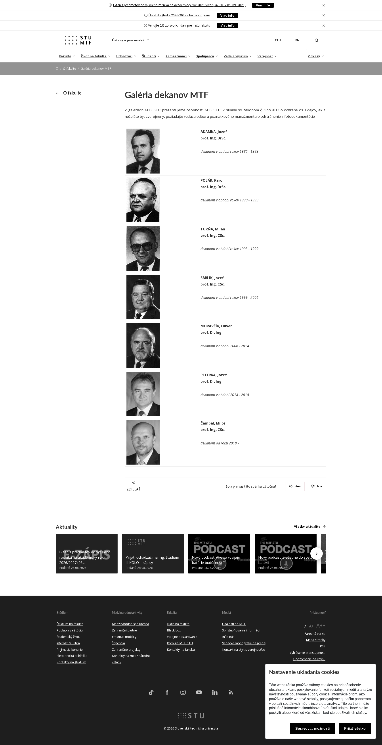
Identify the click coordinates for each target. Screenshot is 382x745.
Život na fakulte (94, 56)
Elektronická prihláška (72, 656)
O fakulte (69, 68)
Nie (319, 486)
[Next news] (316, 553)
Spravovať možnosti (312, 728)
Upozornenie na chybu (309, 659)
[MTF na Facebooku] (167, 692)
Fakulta (65, 56)
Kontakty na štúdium (71, 662)
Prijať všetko (355, 728)
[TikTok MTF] (151, 692)
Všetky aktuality (307, 526)
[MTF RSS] (230, 692)
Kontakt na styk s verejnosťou (243, 649)
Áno (298, 486)
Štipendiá (118, 643)
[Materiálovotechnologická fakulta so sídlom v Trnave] (78, 40)
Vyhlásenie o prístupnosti (307, 652)
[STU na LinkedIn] (214, 692)
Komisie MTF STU (180, 643)
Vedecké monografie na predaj (244, 643)
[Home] (57, 68)
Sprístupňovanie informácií (241, 630)
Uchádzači (124, 56)
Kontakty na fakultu (181, 649)
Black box (174, 630)
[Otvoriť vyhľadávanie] (316, 40)
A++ (320, 625)
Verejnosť (265, 56)
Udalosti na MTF (234, 624)
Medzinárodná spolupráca (130, 624)
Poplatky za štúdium (71, 630)
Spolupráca (205, 56)
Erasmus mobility (124, 637)
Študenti (149, 56)
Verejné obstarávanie (182, 637)
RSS (322, 646)
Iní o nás (228, 637)
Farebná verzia (314, 633)
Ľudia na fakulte (178, 624)
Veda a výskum (236, 56)
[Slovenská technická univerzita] (191, 715)
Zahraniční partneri (125, 630)
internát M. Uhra (68, 643)
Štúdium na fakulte (70, 624)
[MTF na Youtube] (199, 692)
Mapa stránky (315, 640)
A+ (311, 626)
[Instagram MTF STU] (183, 692)
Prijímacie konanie (70, 649)
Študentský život (68, 637)
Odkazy (314, 56)
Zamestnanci (176, 56)
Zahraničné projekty (126, 649)
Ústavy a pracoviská (128, 40)
